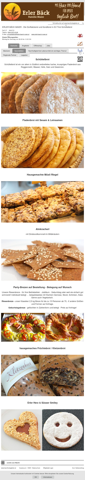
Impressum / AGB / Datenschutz (29, 468)
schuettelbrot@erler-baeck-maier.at (18, 34)
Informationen (47, 477)
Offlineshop (38, 45)
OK (36, 477)
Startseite (13, 45)
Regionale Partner (9, 55)
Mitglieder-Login (48, 468)
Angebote (25, 45)
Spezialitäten (19, 51)
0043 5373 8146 (13, 32)
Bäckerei (6, 51)
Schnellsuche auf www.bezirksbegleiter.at (66, 23)
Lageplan (24, 55)
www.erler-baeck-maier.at (39, 34)
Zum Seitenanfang (78, 468)
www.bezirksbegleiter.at (8, 468)
